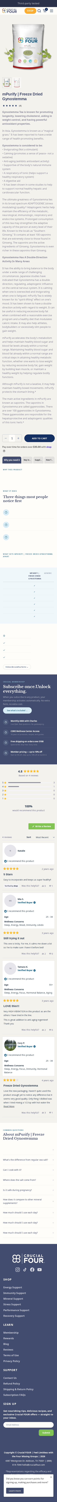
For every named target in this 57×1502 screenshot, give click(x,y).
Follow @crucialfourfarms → (17, 667)
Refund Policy (11, 1383)
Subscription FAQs (14, 1395)
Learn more (15, 1490)
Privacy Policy (11, 1361)
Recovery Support (14, 1316)
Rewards (8, 1338)
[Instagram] (18, 1269)
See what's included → (17, 710)
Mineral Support (13, 1298)
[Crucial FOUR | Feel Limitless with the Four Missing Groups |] (9, 11)
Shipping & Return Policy (18, 1389)
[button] (39, 11)
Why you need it (12, 460)
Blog (6, 1344)
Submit (46, 1432)
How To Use (50, 460)
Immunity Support (14, 1293)
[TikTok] (25, 1269)
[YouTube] (39, 1269)
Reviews (8, 1349)
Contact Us (10, 1378)
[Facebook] (32, 1269)
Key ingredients (28, 460)
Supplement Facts (39, 460)
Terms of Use (11, 1355)
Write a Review (45, 827)
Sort (29, 837)
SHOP (30, 10)
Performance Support (16, 1310)
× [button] (51, 1477)
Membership (11, 1332)
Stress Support (12, 1304)
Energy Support (12, 1287)
